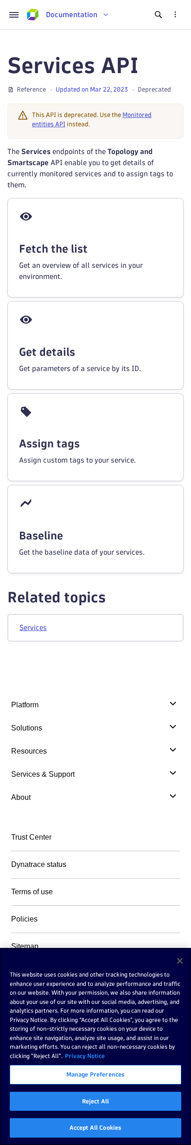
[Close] (180, 961)
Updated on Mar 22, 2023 (92, 90)
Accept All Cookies (95, 1127)
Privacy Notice (85, 1055)
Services (33, 627)
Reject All (95, 1101)
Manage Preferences (95, 1074)
